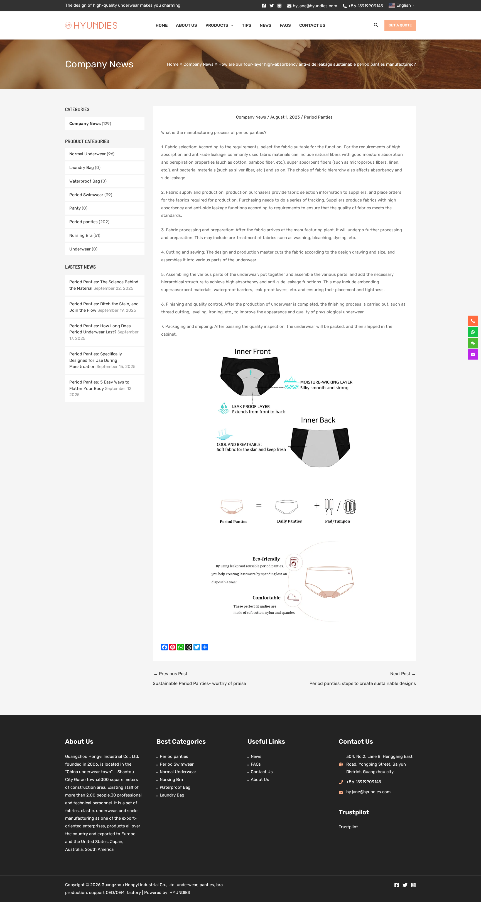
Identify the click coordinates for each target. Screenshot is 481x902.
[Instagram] (279, 5)
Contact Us (262, 771)
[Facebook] (264, 5)
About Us (260, 779)
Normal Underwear (87, 153)
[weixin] (473, 343)
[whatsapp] (473, 332)
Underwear (80, 249)
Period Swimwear (86, 194)
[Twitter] (271, 5)
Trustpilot (348, 826)
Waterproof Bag (84, 181)
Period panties (83, 221)
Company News (85, 123)
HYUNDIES (180, 892)
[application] (231, 25)
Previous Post (199, 678)
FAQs (256, 764)
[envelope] (473, 354)
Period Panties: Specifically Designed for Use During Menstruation (95, 360)
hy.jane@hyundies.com (368, 791)
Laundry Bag (81, 167)
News (256, 756)
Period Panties (318, 117)
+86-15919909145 (363, 781)
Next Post (363, 678)
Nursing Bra (80, 235)
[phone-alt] (473, 321)
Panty (75, 208)
